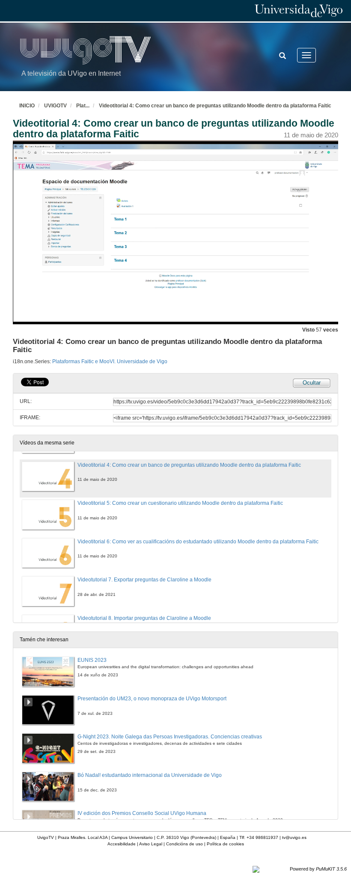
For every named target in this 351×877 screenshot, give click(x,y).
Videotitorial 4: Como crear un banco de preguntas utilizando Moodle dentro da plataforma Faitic (215, 106)
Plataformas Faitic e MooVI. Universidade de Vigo (109, 361)
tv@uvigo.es (294, 837)
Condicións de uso (184, 843)
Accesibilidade (121, 843)
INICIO (27, 106)
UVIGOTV (55, 106)
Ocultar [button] (312, 382)
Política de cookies (225, 843)
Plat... (82, 106)
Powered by (318, 868)
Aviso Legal (150, 843)
